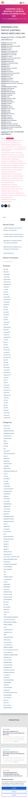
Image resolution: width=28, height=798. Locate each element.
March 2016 (6, 410)
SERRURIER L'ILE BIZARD (6, 157)
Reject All (14, 795)
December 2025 (7, 279)
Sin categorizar (7, 675)
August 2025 (6, 286)
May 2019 (6, 342)
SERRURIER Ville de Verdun (20, 195)
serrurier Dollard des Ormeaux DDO (8, 152)
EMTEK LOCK (6, 514)
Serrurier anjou (19, 140)
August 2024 (6, 304)
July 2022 (6, 317)
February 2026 (7, 274)
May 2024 (6, 307)
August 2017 (6, 377)
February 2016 (7, 412)
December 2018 (7, 354)
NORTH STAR (6, 609)
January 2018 (6, 370)
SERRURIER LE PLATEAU (6, 163)
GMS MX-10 (6, 544)
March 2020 (6, 329)
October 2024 (6, 302)
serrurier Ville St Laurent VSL (7, 197)
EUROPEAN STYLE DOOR (9, 516)
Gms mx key (6, 541)
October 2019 (6, 334)
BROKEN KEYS (7, 458)
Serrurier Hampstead (19, 154)
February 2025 (7, 297)
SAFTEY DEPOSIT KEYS (8, 637)
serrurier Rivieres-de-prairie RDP (7, 182)
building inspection (8, 463)
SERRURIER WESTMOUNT (6, 201)
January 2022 (6, 322)
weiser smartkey (7, 705)
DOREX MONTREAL (7, 503)
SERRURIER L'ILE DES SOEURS (18, 157)
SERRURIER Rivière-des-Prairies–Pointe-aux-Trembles (12, 180)
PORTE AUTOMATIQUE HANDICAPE (11, 617)
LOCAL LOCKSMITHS (8, 566)
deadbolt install (7, 493)
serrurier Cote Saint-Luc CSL (20, 146)
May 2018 (6, 359)
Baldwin (5, 441)
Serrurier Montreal (8, 659)
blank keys (6, 443)
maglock (5, 581)
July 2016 (6, 400)
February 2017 (7, 385)
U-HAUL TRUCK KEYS (8, 687)
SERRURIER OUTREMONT (6, 176)
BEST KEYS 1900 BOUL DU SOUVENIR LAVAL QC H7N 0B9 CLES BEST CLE (13, 733)
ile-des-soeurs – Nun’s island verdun (11, 556)
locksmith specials (8, 579)
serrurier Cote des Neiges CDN (7, 146)
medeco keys (6, 589)
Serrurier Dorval (19, 152)
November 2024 (7, 299)
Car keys (5, 473)
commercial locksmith (8, 488)
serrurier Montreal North (17, 169)
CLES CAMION (6, 478)
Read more (16, 741)
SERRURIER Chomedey (16, 144)
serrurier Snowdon (19, 188)
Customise (14, 791)
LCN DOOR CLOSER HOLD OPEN (10, 564)
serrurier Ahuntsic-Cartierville (9, 140)
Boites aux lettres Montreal (9, 453)
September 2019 (7, 337)
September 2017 (7, 375)
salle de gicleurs (7, 639)
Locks (5, 571)
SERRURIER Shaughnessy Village (8, 188)
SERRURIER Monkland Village (18, 167)
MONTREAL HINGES (8, 591)
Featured (5, 524)
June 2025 (6, 289)
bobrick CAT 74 (7, 451)
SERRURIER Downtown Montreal (8, 154)
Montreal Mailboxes (8, 599)
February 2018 (7, 367)
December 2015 (7, 417)
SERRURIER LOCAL (7, 657)
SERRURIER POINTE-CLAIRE (17, 178)
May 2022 (6, 319)
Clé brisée (6, 476)
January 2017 (6, 387)
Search (4, 217)
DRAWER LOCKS (7, 506)
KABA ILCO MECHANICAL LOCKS (10, 559)
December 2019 (7, 332)
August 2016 (6, 397)
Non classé (6, 604)
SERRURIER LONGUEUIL (6, 167)
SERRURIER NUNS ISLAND (6, 174)
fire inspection (7, 529)
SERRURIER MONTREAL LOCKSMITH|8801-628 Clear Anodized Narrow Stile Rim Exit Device (12, 775)
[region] (14, 787)
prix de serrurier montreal (9, 619)
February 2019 (7, 349)
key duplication (7, 561)
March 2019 (6, 347)
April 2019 (6, 344)
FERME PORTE (7, 526)
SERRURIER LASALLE (15, 159)
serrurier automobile (8, 652)
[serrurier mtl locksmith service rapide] (3, 2)
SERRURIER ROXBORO (6, 186)
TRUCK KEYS (6, 685)
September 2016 (7, 395)
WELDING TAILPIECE (8, 707)
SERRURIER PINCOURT (6, 178)
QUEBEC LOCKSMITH (8, 624)
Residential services (8, 632)
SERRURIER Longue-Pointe (18, 165)
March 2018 (6, 365)
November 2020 (7, 327)
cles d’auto (6, 481)
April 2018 (6, 362)
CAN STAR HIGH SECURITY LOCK (10, 471)
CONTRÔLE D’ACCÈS (8, 491)
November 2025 (7, 281)
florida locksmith (7, 531)
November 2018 (7, 357)
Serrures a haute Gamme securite (11, 649)
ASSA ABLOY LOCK (7, 436)
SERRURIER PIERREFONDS (18, 176)
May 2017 (6, 380)
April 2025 (6, 292)
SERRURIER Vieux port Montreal (7, 195)
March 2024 (6, 312)
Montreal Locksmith (8, 594)
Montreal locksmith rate (9, 253)
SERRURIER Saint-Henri (16, 186)
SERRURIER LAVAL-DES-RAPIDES (16, 161)
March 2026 (6, 271)
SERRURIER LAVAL (5, 161)
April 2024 (6, 309)
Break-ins (6, 456)
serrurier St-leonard (15, 191)
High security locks (8, 551)
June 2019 (6, 339)
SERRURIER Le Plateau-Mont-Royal (19, 163)
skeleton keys (6, 677)
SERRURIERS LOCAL (8, 667)
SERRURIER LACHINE (5, 159)
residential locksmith (8, 629)
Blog (5, 448)
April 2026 (6, 269)
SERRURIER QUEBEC (8, 662)
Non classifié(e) (10, 138)
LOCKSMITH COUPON (8, 576)
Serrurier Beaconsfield (14, 142)
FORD (5, 534)
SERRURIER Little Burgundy (6, 165)
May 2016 (6, 405)
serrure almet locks (8, 642)
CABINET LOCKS (7, 468)
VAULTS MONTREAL (8, 695)
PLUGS (5, 614)
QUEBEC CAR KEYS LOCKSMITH (10, 622)
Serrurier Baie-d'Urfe (5, 142)
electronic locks (7, 511)
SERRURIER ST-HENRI (5, 191)
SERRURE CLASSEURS (8, 647)
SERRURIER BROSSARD (6, 144)
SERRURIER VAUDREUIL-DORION (7, 193)
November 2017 (7, 372)
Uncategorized (7, 690)
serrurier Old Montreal (17, 174)
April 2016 (6, 407)
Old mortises (6, 612)
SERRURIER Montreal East (6, 169)
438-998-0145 (7, 425)
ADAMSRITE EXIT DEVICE (9, 430)
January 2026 (6, 276)
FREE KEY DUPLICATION (8, 536)
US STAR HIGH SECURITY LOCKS (10, 692)
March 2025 (6, 294)
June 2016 (6, 402)
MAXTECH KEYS (7, 584)
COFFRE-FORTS (7, 486)
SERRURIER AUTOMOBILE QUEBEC (11, 654)
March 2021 (6, 324)
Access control (7, 428)
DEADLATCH (6, 496)
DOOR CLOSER (7, 498)
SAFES (5, 634)
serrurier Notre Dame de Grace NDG (8, 171)
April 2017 (6, 382)
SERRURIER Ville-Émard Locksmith (8, 199)
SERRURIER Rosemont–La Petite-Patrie (9, 184)
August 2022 (6, 314)
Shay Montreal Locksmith (9, 670)
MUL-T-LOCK (6, 602)
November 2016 (7, 390)
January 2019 (6, 352)
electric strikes (7, 508)
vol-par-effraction (7, 697)
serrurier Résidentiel (8, 665)
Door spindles (7, 501)
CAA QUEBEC (6, 466)
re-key (5, 627)
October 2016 (6, 392)
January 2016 (6, 415)
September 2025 (7, 284)
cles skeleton (6, 483)
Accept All (14, 788)
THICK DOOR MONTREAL (9, 680)
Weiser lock (6, 700)
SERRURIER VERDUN (19, 193)
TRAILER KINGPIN (7, 682)
